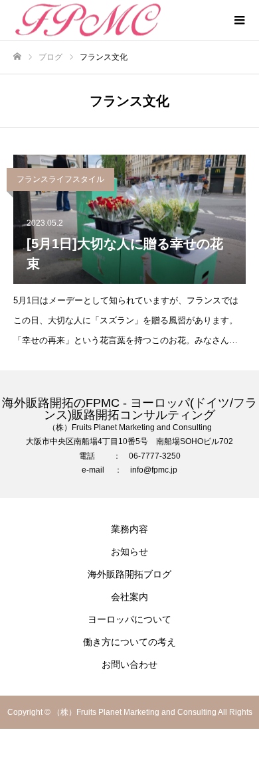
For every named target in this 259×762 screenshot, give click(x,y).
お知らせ (129, 551)
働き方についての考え (129, 642)
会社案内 (129, 596)
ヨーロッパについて (129, 619)
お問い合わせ (129, 664)
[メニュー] (239, 20)
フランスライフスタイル (60, 179)
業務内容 (129, 529)
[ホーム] (17, 56)
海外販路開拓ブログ (129, 574)
